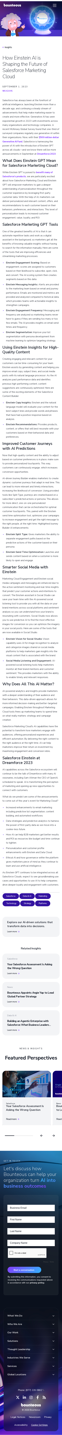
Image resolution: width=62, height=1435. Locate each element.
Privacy (47, 1417)
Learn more (12, 931)
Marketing (43, 896)
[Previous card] (42, 1136)
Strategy (27, 903)
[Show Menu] (54, 5)
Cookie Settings (39, 1425)
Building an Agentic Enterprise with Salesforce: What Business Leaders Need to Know (28, 1024)
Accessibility (21, 1425)
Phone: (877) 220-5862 (30, 1390)
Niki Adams (7, 91)
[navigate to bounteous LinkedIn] (24, 1397)
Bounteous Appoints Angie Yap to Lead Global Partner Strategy (30, 994)
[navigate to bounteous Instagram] (31, 1397)
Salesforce (10, 896)
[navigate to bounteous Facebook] (37, 1397)
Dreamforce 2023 (46, 154)
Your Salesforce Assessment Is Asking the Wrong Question (29, 966)
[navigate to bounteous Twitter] (18, 1397)
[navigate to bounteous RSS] (44, 1397)
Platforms (43, 903)
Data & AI (27, 896)
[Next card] (54, 1136)
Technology (11, 903)
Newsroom (34, 1417)
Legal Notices (18, 1417)
